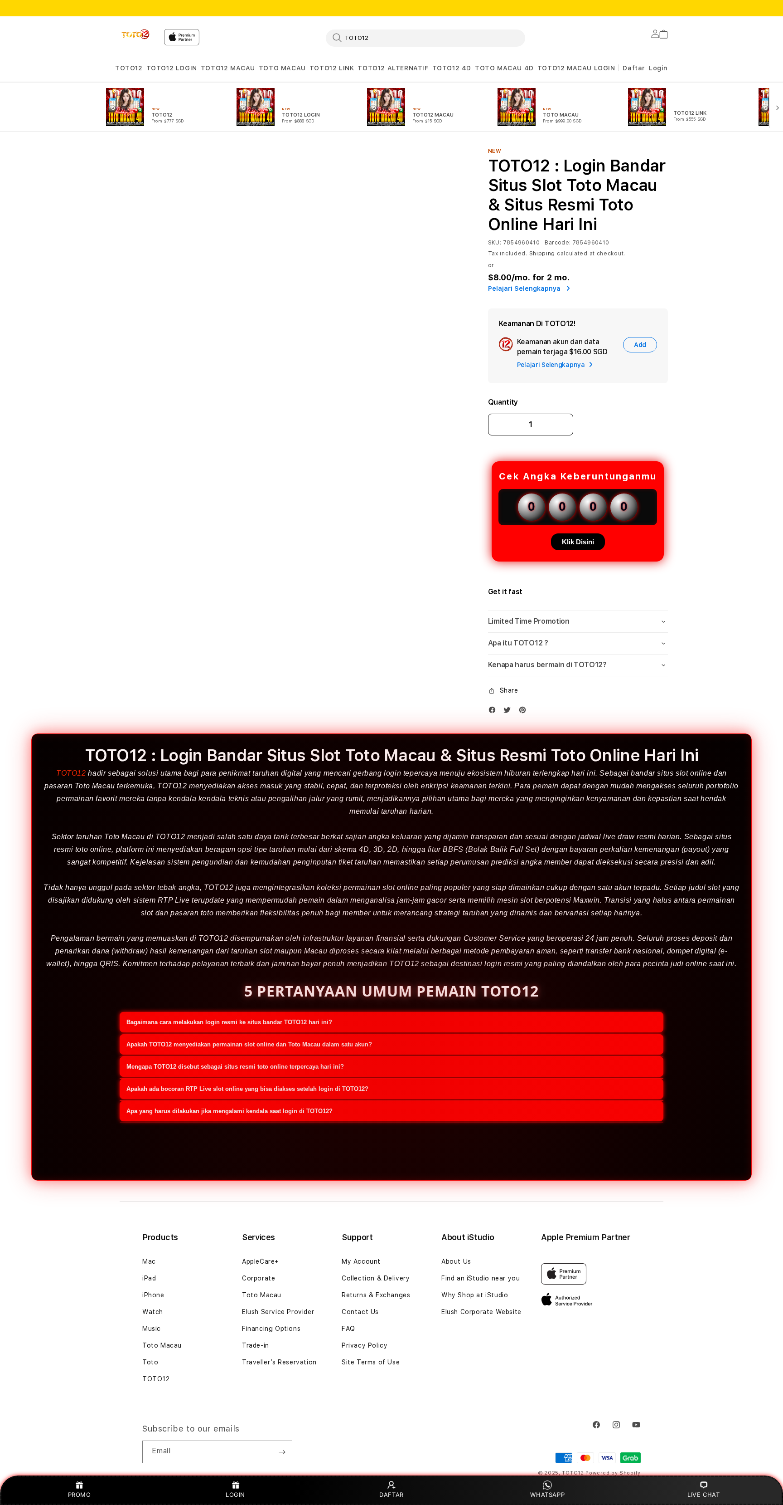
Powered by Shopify (613, 1473)
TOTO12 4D (451, 68)
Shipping (542, 253)
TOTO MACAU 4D (504, 68)
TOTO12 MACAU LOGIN (576, 68)
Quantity (503, 402)
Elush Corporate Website (481, 1311)
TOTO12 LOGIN (171, 68)
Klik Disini (578, 542)
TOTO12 (129, 68)
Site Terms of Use (371, 1362)
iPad (149, 1278)
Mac (149, 1261)
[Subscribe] (282, 1452)
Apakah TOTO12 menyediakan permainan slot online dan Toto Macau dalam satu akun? (249, 1044)
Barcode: (557, 242)
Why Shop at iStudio (474, 1295)
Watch (152, 1311)
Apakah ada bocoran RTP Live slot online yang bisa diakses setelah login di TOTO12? (247, 1088)
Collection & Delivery (376, 1278)
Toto (150, 1362)
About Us (456, 1261)
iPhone (153, 1295)
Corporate (258, 1278)
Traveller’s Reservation (279, 1362)
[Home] (136, 34)
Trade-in (255, 1345)
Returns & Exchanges (376, 1295)
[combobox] (425, 37)
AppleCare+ (260, 1261)
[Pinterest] (524, 711)
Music (151, 1328)
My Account (361, 1261)
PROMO (79, 1494)
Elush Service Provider (278, 1311)
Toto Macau (162, 1345)
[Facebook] (494, 711)
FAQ (348, 1328)
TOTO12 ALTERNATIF (393, 68)
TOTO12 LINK (331, 68)
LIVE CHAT (703, 1494)
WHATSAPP (548, 1494)
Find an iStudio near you (480, 1278)
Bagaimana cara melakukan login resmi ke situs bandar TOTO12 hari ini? (229, 1022)
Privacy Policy (364, 1345)
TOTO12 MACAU (228, 68)
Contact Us (360, 1311)
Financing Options (271, 1328)
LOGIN (235, 1494)
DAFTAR (391, 1494)
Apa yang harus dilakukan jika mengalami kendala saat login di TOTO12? (229, 1111)
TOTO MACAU (282, 68)
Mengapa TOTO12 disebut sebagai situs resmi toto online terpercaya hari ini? (235, 1066)
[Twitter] (509, 711)
